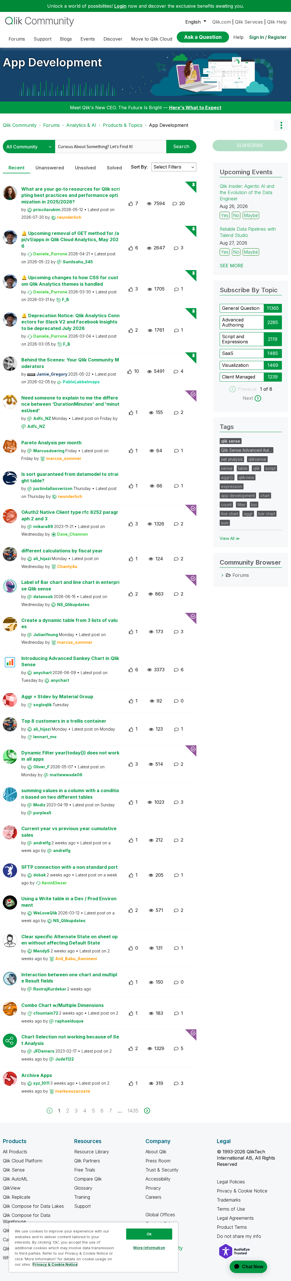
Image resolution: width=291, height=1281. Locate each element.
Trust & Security (162, 1170)
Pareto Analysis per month (51, 442)
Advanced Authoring (233, 322)
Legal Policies (231, 1182)
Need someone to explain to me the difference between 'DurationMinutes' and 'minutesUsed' (70, 404)
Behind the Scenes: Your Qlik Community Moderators (70, 363)
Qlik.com (221, 22)
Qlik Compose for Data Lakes (33, 1206)
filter (241, 504)
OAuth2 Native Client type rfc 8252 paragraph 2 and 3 (69, 515)
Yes (224, 215)
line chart (229, 513)
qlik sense (230, 441)
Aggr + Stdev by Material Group (57, 696)
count (226, 504)
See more (232, 265)
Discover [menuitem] (112, 39)
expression (231, 486)
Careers (153, 1197)
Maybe (251, 215)
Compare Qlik (88, 1179)
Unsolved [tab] (85, 168)
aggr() (227, 477)
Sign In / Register (268, 37)
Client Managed (238, 377)
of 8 (267, 389)
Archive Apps (36, 1075)
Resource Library (91, 1151)
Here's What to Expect (195, 107)
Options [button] (281, 125)
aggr (248, 513)
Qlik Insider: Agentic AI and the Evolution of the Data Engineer (247, 192)
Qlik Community (20, 125)
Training (82, 1197)
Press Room (158, 1161)
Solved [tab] (114, 168)
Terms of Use (231, 1209)
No (236, 215)
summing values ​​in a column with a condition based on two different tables (70, 794)
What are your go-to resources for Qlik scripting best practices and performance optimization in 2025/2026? (70, 195)
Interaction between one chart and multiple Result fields (69, 978)
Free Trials (84, 1170)
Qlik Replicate (16, 1197)
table (243, 468)
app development (238, 495)
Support (82, 1206)
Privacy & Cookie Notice (242, 1191)
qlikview (246, 477)
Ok (149, 1234)
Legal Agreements (235, 1218)
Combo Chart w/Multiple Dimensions (62, 1005)
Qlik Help (277, 22)
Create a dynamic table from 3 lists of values (69, 623)
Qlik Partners (87, 1161)
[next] (147, 1111)
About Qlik (156, 1151)
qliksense (257, 459)
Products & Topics (122, 125)
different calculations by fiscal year (62, 551)
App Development (52, 62)
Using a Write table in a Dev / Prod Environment (69, 902)
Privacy (153, 1188)
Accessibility (158, 1179)
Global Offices (160, 1214)
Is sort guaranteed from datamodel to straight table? (69, 477)
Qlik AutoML (15, 1179)
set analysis (232, 459)
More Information (149, 1247)
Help (238, 37)
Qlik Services (249, 22)
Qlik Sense (14, 1170)
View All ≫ (230, 538)
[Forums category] (222, 575)
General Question (240, 308)
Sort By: (139, 167)
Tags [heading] (227, 426)
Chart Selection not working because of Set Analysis (70, 1040)
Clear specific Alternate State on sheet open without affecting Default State (69, 940)
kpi (254, 504)
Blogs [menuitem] (66, 39)
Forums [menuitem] (17, 39)
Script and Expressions (235, 339)
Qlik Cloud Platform (22, 1161)
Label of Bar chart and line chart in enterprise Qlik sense (70, 585)
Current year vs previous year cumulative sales (69, 832)
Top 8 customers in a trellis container (63, 721)
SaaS (227, 353)
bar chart (266, 513)
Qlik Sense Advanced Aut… (246, 450)
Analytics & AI (81, 125)
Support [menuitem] (42, 39)
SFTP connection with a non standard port (69, 867)
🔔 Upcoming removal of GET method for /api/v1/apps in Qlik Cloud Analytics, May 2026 (70, 239)
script (270, 468)
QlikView (11, 1188)
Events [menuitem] (87, 39)
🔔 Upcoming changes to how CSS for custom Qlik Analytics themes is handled (69, 281)
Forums (51, 125)
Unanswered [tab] (50, 168)
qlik (256, 468)
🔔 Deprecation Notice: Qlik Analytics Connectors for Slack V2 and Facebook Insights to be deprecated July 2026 (70, 322)
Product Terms (232, 1227)
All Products (15, 1151)
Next (248, 398)
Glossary (83, 1188)
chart (265, 495)
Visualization (235, 365)
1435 (133, 1111)
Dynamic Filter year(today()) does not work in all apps (70, 756)
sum (224, 522)
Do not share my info (240, 1236)
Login (120, 6)
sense (226, 468)
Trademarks (229, 1200)
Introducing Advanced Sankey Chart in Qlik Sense (70, 661)
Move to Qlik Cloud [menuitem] (151, 39)
